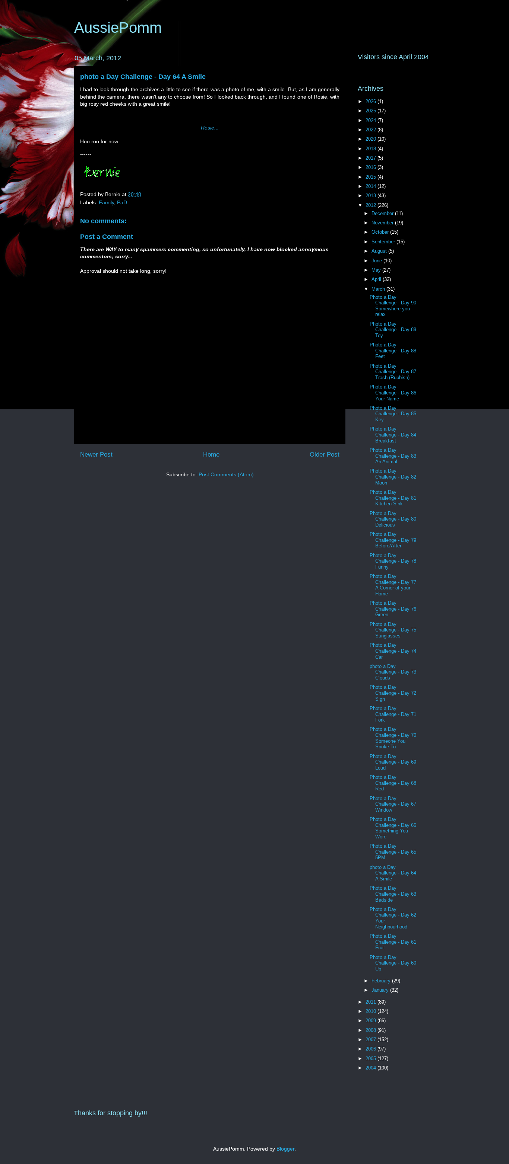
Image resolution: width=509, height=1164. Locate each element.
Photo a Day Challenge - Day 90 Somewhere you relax (393, 305)
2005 (371, 1058)
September (384, 241)
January (381, 990)
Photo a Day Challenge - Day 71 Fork (393, 714)
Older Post (324, 454)
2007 (371, 1039)
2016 (371, 167)
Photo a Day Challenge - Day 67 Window (393, 804)
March (379, 289)
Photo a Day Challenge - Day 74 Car (393, 650)
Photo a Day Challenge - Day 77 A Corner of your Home (393, 585)
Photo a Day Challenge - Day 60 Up (393, 963)
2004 (371, 1068)
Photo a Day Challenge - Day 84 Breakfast (393, 434)
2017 (371, 158)
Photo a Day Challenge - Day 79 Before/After (393, 540)
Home (211, 454)
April (377, 279)
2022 (371, 129)
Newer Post (96, 454)
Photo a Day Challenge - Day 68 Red (393, 783)
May (377, 270)
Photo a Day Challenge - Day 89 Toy (393, 329)
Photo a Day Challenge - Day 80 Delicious (393, 519)
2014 (371, 186)
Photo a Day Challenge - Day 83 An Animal (393, 455)
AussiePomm (118, 27)
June (377, 260)
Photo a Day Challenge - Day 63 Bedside (393, 893)
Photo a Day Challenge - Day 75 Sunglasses (393, 630)
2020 (371, 139)
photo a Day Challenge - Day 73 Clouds (393, 672)
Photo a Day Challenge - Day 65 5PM (393, 851)
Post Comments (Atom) (226, 474)
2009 (371, 1020)
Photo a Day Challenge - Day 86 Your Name (393, 392)
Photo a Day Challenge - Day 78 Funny (393, 561)
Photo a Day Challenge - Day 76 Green (393, 608)
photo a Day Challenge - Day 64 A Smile (143, 76)
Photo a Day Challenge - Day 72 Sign (393, 692)
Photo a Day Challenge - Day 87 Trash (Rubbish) (393, 371)
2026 (371, 101)
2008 (371, 1030)
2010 (371, 1011)
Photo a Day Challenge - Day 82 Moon (393, 476)
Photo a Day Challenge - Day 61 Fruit (393, 941)
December (383, 213)
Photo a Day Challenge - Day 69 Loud (393, 762)
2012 (371, 205)
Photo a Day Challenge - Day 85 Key (393, 413)
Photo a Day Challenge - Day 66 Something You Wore (393, 828)
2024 (371, 120)
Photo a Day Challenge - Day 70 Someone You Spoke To (393, 737)
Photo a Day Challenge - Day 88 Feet (393, 350)
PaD (122, 202)
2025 (371, 110)
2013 (371, 195)
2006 (371, 1049)
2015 (371, 177)
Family (106, 202)
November (383, 223)
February (382, 981)
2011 (371, 1002)
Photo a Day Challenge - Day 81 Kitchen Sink (393, 497)
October (381, 232)
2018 (371, 148)
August (380, 251)
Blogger (285, 1149)
